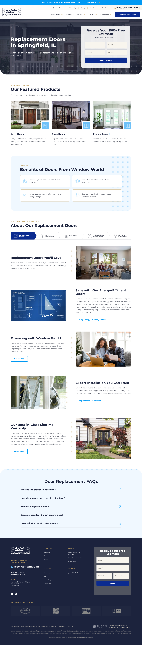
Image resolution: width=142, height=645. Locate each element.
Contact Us (47, 583)
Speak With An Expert (74, 573)
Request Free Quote (127, 15)
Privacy (70, 626)
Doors (69, 15)
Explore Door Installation (90, 401)
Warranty (72, 8)
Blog (83, 8)
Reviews (93, 8)
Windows (56, 15)
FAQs (45, 576)
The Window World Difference (74, 553)
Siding (80, 15)
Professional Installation (75, 558)
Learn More (19, 451)
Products (48, 548)
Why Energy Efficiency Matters (92, 320)
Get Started (19, 359)
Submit (113, 583)
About (91, 15)
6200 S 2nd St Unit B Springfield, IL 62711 (18, 573)
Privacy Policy (76, 637)
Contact (105, 8)
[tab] (23, 236)
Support (47, 568)
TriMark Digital (125, 627)
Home (11, 27)
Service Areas (58, 8)
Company (71, 548)
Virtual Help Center (50, 580)
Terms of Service (86, 637)
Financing (104, 15)
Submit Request (105, 60)
